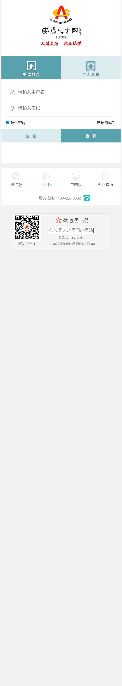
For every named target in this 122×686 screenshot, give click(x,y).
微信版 (16, 185)
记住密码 (18, 123)
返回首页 (105, 185)
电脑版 (76, 185)
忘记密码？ (106, 123)
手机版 (46, 185)
